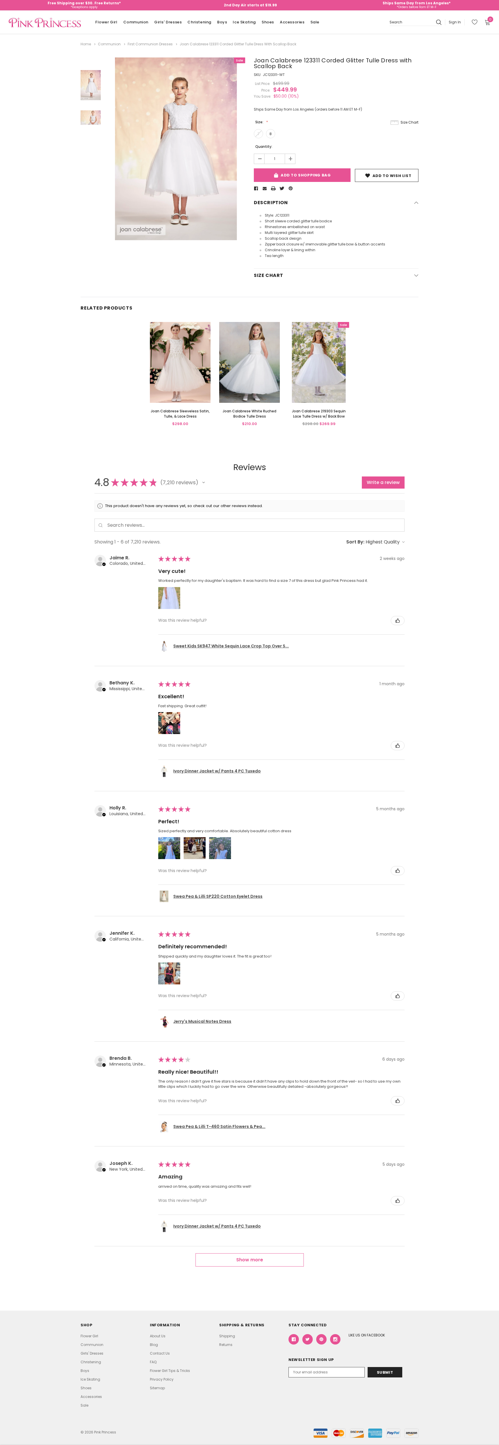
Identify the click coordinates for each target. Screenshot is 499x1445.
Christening (199, 22)
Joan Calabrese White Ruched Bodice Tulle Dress (249, 414)
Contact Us (160, 1353)
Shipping (227, 1336)
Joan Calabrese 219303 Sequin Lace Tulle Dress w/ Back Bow (319, 414)
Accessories (292, 22)
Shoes (268, 22)
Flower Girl (106, 22)
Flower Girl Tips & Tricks (170, 1370)
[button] (203, 482)
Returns (225, 1344)
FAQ (153, 1362)
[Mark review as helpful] (398, 620)
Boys (222, 22)
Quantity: (263, 146)
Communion (135, 22)
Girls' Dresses (168, 22)
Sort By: (355, 542)
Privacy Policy (162, 1379)
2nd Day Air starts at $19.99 (250, 5)
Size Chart (409, 122)
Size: (259, 122)
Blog (154, 1344)
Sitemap (157, 1388)
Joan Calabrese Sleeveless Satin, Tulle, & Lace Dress (180, 414)
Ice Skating (244, 22)
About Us (157, 1336)
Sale (314, 22)
